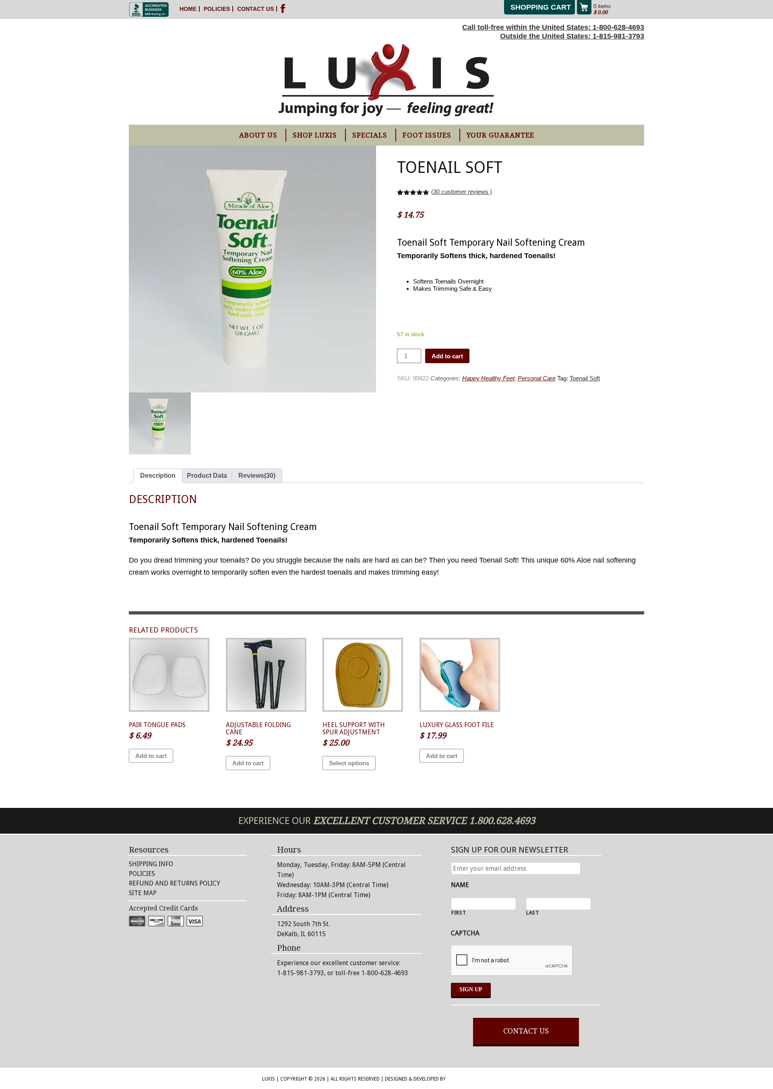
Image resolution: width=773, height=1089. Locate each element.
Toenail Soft (585, 378)
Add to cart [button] (151, 755)
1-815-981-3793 (618, 36)
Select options (349, 763)
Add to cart (447, 356)
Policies (217, 9)
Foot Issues (427, 135)
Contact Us (255, 9)
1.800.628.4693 (502, 820)
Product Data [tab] (207, 475)
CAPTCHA (465, 933)
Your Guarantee (500, 135)
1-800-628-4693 (618, 27)
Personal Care (537, 378)
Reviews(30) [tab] (256, 475)
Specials (369, 135)
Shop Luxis (315, 135)
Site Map (143, 893)
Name (460, 885)
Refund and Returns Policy (174, 883)
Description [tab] (158, 475)
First (458, 913)
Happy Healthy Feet (488, 378)
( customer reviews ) (461, 191)
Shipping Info (151, 864)
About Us (258, 135)
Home (188, 9)
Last (532, 913)
